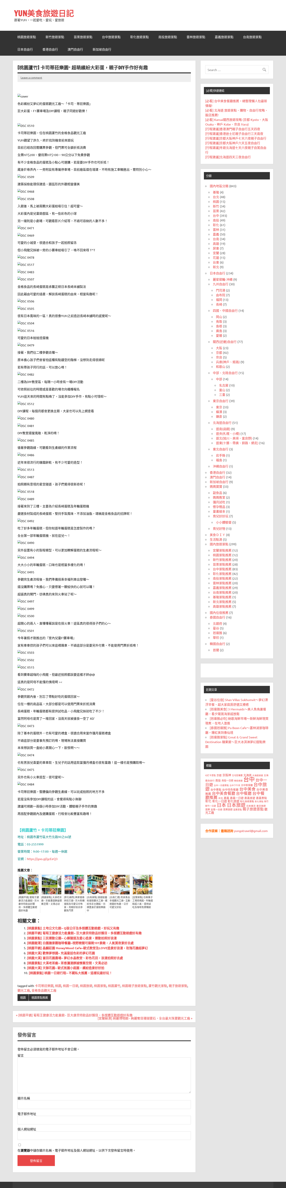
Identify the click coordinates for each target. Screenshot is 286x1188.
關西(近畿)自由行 (225, 342)
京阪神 (226, 775)
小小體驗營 (224, 522)
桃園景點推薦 (40, 997)
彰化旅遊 (233, 801)
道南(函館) (223, 429)
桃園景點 (100, 986)
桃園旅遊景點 (26, 37)
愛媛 (219, 335)
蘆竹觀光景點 (157, 986)
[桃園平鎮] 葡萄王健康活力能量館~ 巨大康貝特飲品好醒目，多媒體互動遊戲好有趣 (28, 904)
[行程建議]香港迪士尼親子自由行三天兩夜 (234, 133)
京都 (219, 352)
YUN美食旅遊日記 (44, 13)
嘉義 (216, 234)
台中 (216, 215)
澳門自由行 (75, 49)
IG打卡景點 (210, 775)
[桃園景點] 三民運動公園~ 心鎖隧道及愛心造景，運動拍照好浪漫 (72, 938)
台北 (216, 197)
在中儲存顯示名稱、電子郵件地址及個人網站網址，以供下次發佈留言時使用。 (77, 1150)
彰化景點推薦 (222, 574)
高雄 (216, 243)
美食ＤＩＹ (217, 535)
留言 (21, 1055)
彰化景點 (259, 801)
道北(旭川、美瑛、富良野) (234, 438)
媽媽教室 (219, 497)
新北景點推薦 (222, 602)
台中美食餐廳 (223, 793)
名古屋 (223, 385)
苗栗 (216, 211)
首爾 (216, 650)
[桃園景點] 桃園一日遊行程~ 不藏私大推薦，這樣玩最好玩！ (70, 973)
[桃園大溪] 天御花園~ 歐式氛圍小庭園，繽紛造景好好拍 (65, 968)
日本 (221, 805)
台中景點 (216, 789)
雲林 (216, 229)
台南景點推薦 (222, 592)
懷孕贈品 (219, 507)
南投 (216, 220)
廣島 (219, 331)
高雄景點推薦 (222, 606)
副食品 (217, 493)
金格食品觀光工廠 (44, 990)
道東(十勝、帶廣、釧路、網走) (237, 443)
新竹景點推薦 (222, 559)
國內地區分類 (219, 186)
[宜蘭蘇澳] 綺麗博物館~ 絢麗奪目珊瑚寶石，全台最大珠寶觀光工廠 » (145, 1018)
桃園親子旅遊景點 (134, 986)
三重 (222, 394)
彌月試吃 (219, 502)
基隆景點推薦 (222, 597)
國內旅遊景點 (219, 544)
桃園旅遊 (86, 986)
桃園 (58, 986)
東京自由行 (220, 401)
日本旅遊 (236, 805)
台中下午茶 (235, 785)
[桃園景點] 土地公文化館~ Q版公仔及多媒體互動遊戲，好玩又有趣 (73, 928)
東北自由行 (220, 449)
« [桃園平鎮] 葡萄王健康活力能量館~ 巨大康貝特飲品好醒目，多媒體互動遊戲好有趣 (74, 1015)
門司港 (220, 290)
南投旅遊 (238, 780)
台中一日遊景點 (221, 785)
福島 (219, 460)
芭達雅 (217, 633)
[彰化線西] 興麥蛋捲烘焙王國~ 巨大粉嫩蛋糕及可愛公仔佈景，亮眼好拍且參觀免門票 (74, 904)
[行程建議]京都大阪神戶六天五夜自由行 (232, 143)
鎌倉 (219, 416)
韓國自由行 (217, 644)
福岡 (219, 299)
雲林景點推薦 (222, 583)
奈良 (219, 357)
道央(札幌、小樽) (228, 433)
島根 (219, 326)
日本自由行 (25, 49)
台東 (216, 262)
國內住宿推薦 (219, 612)
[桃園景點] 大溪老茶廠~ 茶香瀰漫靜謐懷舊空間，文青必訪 (51, 900)
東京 (219, 407)
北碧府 (217, 623)
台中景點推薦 (222, 569)
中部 (219, 379)
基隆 (216, 192)
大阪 (219, 348)
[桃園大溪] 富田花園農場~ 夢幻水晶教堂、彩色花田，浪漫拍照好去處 (75, 958)
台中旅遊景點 (111, 37)
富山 (222, 390)
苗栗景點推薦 (222, 564)
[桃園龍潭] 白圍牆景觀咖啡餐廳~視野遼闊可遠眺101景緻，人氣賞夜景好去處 (80, 943)
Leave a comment (31, 77)
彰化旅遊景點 (139, 37)
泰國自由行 (217, 617)
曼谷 (216, 628)
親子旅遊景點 (178, 986)
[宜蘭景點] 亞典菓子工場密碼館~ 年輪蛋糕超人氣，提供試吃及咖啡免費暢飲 (142, 902)
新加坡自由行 (102, 49)
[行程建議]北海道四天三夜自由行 (228, 157)
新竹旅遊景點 (55, 37)
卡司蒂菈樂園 (44, 986)
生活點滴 (216, 539)
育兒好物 (219, 528)
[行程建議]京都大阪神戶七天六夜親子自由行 (235, 138)
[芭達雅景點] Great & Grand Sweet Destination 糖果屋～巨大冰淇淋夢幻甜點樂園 (235, 741)
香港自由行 (50, 49)
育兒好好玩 (220, 516)
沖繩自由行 (220, 466)
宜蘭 (216, 253)
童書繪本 (219, 511)
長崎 (219, 304)
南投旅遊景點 (167, 37)
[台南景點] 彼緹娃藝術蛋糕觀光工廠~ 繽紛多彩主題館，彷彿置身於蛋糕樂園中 (97, 904)
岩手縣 (220, 455)
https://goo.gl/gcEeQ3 (42, 859)
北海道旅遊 (257, 775)
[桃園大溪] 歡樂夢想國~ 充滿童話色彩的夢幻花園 (61, 953)
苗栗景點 (237, 809)
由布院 (220, 295)
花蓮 (216, 257)
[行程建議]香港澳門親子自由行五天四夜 (232, 129)
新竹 (216, 206)
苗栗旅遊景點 (83, 37)
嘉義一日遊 (237, 798)
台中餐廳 (244, 793)
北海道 (247, 775)
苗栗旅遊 (227, 809)
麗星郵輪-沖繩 (222, 279)
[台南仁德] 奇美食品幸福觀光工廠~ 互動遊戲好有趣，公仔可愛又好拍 (120, 902)
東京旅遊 (261, 805)
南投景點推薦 (222, 578)
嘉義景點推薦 (222, 588)
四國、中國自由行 (225, 310)
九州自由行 (220, 284)
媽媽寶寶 (216, 486)
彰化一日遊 (219, 801)
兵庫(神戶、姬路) (228, 362)
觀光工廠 (24, 990)
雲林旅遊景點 (196, 37)
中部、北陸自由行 (225, 373)
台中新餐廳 (247, 785)
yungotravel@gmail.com (251, 831)
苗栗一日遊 (216, 809)
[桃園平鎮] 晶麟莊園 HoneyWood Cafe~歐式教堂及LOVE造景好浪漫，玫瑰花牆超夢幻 (87, 948)
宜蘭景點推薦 (222, 550)
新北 (216, 267)
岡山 (219, 317)
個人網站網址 (27, 1129)
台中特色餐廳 (230, 789)
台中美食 (247, 788)
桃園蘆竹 (114, 986)
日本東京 (251, 805)
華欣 (216, 637)
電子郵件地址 (27, 1113)
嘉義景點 (261, 798)
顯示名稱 (24, 1098)
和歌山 (220, 366)
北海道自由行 (222, 422)
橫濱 (219, 412)
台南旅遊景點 (252, 37)
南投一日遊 (227, 780)
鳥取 (219, 321)
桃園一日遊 (70, 986)
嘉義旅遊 (249, 798)
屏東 (216, 248)
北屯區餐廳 (237, 775)
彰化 (216, 225)
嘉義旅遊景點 (224, 37)
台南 (216, 239)
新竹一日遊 (210, 805)
